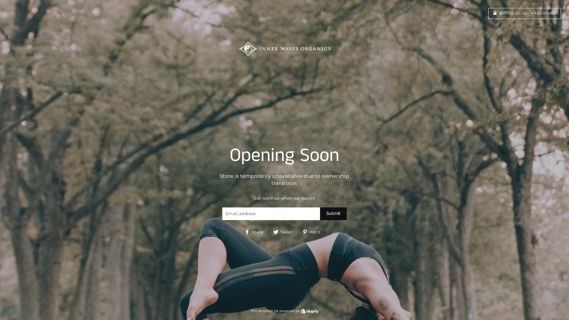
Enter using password (528, 13)
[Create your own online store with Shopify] (310, 311)
